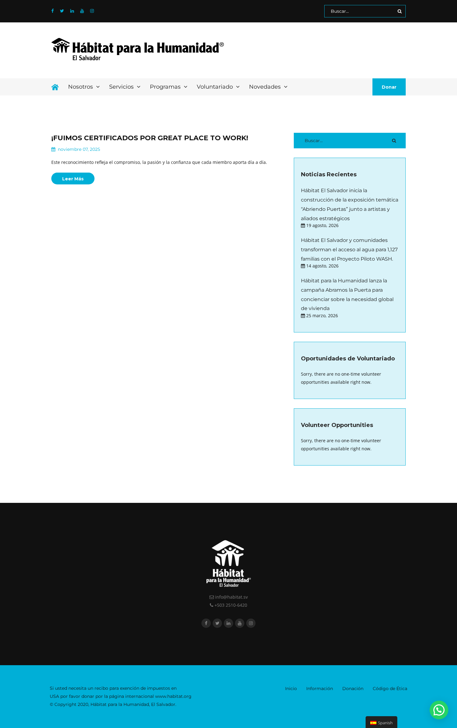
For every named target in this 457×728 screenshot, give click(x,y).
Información (319, 688)
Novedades (265, 86)
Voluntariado (215, 86)
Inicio (291, 688)
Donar (389, 87)
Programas (166, 86)
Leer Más (73, 179)
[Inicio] (55, 86)
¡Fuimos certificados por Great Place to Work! (149, 138)
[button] (439, 710)
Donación (352, 688)
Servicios (122, 86)
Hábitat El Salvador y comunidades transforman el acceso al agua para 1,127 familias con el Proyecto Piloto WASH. (349, 249)
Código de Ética (390, 688)
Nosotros (81, 86)
